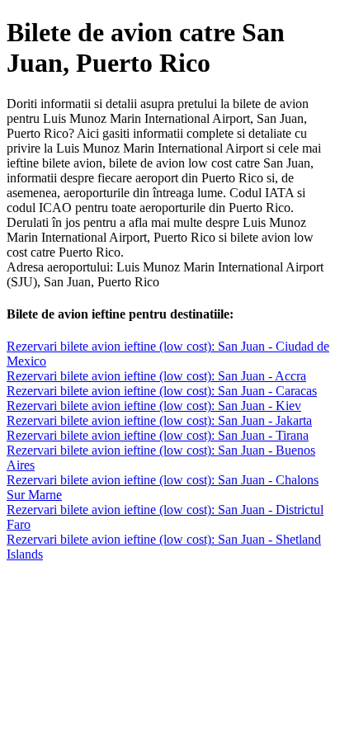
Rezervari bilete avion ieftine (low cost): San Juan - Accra (156, 376)
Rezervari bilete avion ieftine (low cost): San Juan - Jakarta (159, 420)
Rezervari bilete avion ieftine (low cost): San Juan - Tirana (158, 435)
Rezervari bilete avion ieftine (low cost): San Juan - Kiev (154, 406)
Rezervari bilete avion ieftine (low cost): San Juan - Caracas (162, 391)
